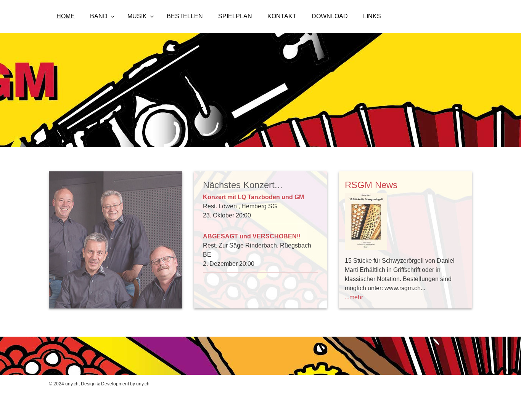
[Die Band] (115, 239)
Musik (137, 16)
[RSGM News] (405, 222)
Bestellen (185, 16)
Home (65, 16)
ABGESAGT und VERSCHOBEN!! (252, 236)
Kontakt (281, 16)
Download (330, 16)
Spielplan (235, 16)
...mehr (354, 297)
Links (372, 16)
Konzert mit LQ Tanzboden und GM (253, 197)
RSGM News (371, 185)
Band (99, 16)
